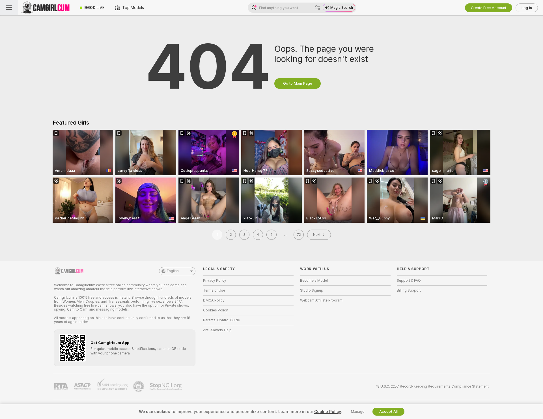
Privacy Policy (214, 281)
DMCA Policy (214, 300)
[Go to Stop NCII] (166, 386)
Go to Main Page (297, 83)
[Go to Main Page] (46, 7)
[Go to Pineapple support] (139, 386)
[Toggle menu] (9, 7)
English (173, 271)
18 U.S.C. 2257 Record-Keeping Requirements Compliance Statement (432, 386)
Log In (527, 8)
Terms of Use (214, 290)
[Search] (318, 8)
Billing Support (409, 290)
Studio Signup (311, 290)
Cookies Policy (215, 310)
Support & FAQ (409, 281)
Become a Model (314, 281)
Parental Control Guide (221, 320)
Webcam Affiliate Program (321, 300)
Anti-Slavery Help (217, 330)
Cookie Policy (327, 411)
